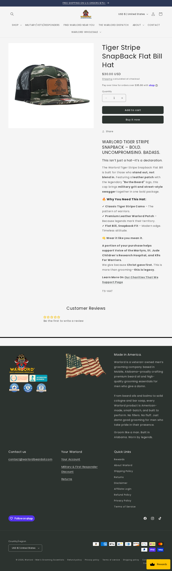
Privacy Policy (122, 500)
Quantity (107, 91)
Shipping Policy (123, 471)
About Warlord (123, 465)
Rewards (119, 459)
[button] (12, 14)
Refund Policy (122, 494)
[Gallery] (51, 85)
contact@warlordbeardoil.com (30, 459)
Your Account (70, 459)
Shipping (107, 78)
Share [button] (109, 131)
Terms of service (111, 559)
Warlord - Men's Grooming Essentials (44, 559)
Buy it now (133, 119)
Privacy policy (92, 559)
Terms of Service (125, 506)
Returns (66, 479)
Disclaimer (120, 483)
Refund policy (74, 559)
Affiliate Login (122, 489)
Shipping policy (131, 559)
